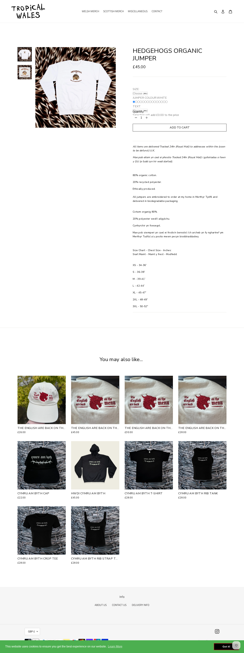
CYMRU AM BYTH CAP (33, 493)
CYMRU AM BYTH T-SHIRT (144, 493)
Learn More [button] (115, 646)
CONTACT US (119, 605)
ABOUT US (101, 605)
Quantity (138, 112)
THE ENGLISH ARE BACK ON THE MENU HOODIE (106, 428)
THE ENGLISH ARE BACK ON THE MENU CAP (50, 428)
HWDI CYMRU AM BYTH (88, 493)
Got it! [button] (226, 646)
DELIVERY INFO (140, 605)
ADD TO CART (180, 127)
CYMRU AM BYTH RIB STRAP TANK (96, 559)
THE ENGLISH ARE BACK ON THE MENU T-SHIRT (160, 428)
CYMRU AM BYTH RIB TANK (198, 493)
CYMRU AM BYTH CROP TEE (38, 559)
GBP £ (31, 631)
